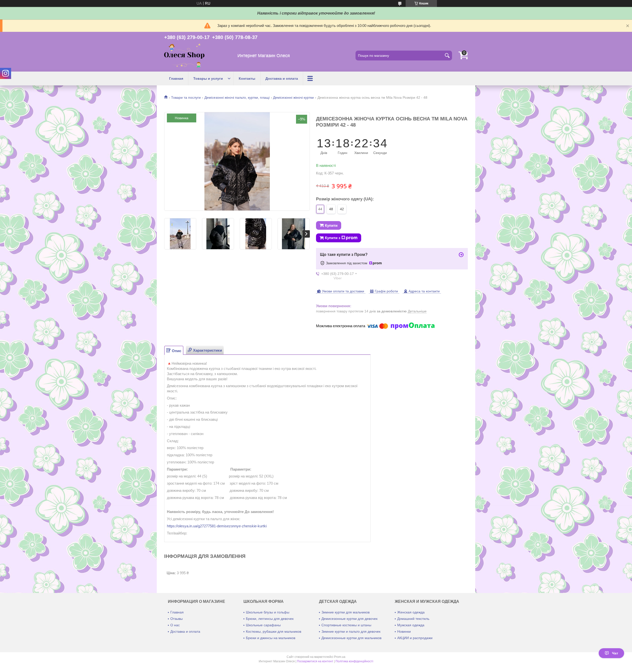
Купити (331, 225)
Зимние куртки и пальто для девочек (350, 631)
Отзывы (176, 619)
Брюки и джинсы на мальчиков (270, 638)
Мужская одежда (410, 625)
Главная (176, 78)
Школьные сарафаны (263, 625)
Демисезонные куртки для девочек (349, 619)
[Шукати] (447, 55)
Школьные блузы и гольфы (267, 612)
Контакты (247, 78)
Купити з (332, 238)
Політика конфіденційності (354, 661)
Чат (615, 653)
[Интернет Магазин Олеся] (184, 55)
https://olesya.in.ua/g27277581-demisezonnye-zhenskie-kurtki (217, 526)
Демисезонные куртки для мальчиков (351, 638)
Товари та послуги (186, 97)
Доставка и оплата (281, 78)
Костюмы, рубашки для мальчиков (273, 631)
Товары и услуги (208, 78)
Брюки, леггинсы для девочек (270, 619)
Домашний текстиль (413, 619)
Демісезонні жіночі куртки (293, 97)
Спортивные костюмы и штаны (346, 625)
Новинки (404, 631)
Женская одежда (411, 612)
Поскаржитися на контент (315, 661)
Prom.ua (339, 657)
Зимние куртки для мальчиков (345, 612)
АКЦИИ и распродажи (415, 638)
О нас (175, 625)
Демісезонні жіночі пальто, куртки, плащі (237, 97)
